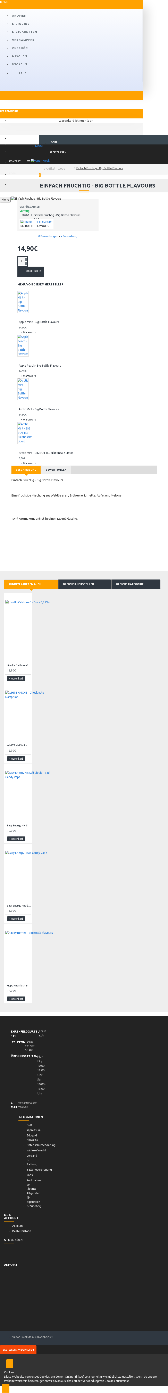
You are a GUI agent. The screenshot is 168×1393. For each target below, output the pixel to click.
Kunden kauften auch (24, 584)
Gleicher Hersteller (78, 584)
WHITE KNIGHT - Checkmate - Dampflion (19, 745)
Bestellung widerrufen (18, 1349)
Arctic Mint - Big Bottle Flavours (39, 409)
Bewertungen (56, 469)
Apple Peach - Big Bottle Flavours (40, 365)
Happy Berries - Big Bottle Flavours (19, 985)
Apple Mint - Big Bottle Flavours (39, 322)
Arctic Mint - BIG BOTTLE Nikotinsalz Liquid (46, 452)
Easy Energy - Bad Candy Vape (19, 905)
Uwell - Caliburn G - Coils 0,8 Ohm (19, 665)
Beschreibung (26, 469)
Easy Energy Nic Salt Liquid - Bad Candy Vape (19, 825)
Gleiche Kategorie (130, 584)
